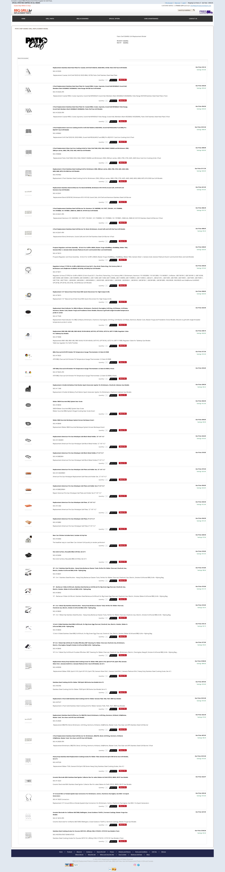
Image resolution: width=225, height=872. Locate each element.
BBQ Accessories (82, 18)
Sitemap (163, 851)
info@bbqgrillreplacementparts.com (200, 6)
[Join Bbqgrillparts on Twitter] (137, 865)
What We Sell (92, 854)
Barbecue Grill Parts (136, 854)
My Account (169, 3)
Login (183, 3)
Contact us (89, 851)
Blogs (148, 854)
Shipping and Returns (125, 851)
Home (61, 851)
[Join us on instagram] (134, 865)
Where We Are (79, 854)
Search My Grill (101, 851)
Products (69, 851)
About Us (79, 851)
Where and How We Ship (107, 854)
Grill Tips (154, 851)
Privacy (112, 851)
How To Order (122, 854)
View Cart (177, 3)
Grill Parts (50, 18)
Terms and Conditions (141, 851)
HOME (23, 18)
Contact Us (193, 18)
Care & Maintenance (151, 18)
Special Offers (114, 18)
